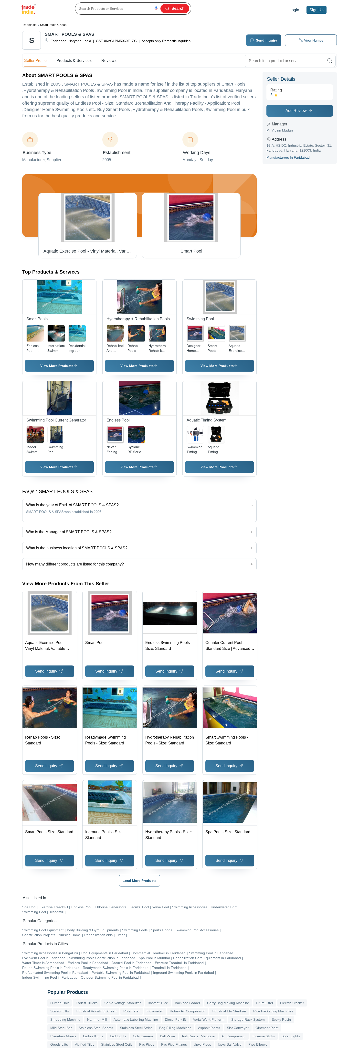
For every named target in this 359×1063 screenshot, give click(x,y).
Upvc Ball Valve (230, 1044)
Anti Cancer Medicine (198, 1036)
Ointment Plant (266, 1028)
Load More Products (140, 881)
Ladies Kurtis (93, 1036)
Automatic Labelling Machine (136, 1019)
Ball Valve (167, 1036)
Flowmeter (155, 1011)
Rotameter (131, 1011)
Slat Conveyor (238, 1028)
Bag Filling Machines (175, 1028)
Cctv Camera (143, 1036)
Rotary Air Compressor (187, 1011)
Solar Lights (291, 1036)
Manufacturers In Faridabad (288, 157)
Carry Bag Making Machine (228, 1003)
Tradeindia (29, 25)
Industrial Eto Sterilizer (229, 1011)
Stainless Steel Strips (136, 1028)
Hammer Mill (97, 1019)
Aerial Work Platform (208, 1019)
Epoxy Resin (281, 1019)
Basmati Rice (158, 1003)
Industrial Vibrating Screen (96, 1011)
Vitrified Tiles (84, 1044)
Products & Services (74, 60)
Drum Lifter (264, 1003)
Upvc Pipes (202, 1044)
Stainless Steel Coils (116, 1044)
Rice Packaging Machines (273, 1011)
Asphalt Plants (209, 1028)
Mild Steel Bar (61, 1028)
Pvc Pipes (146, 1044)
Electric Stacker (292, 1003)
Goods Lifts (59, 1044)
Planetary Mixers (63, 1036)
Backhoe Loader (187, 1003)
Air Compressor (234, 1036)
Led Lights (118, 1036)
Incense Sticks (264, 1036)
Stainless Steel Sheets (96, 1028)
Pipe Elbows (257, 1044)
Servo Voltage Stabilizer (122, 1003)
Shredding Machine (65, 1019)
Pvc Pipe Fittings (174, 1044)
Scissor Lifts (59, 1011)
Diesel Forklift (175, 1019)
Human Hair (59, 1003)
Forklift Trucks (86, 1003)
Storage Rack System (248, 1019)
